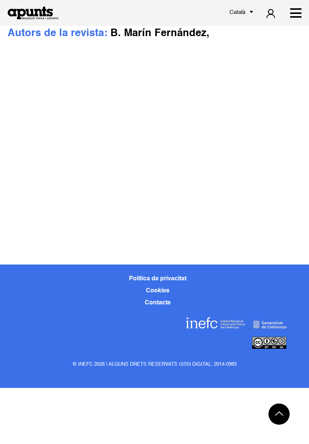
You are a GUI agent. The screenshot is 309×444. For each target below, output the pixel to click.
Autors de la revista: (59, 33)
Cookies (158, 291)
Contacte (158, 303)
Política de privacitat (158, 279)
